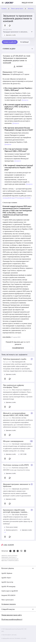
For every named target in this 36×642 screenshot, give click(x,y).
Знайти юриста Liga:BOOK (9, 591)
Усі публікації (24, 42)
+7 (31, 359)
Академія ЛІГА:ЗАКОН (8, 595)
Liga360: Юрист (6, 577)
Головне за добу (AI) (9, 42)
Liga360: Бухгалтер (7, 582)
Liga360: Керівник (6, 573)
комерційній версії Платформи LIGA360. (17, 198)
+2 (31, 465)
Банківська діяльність (11, 530)
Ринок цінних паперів (11, 527)
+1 (31, 484)
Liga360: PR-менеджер (8, 586)
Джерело (25, 100)
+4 (31, 413)
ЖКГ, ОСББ (23, 454)
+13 (31, 441)
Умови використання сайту (11, 615)
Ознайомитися (18, 348)
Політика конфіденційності (11, 619)
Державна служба (11, 35)
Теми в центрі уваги (7, 600)
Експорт (19, 66)
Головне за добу (9, 49)
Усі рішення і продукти (8, 604)
